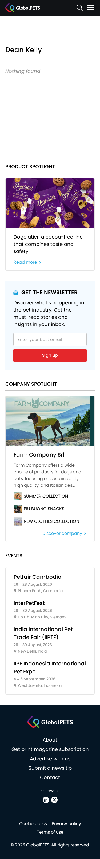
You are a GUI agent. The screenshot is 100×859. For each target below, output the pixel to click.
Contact (50, 777)
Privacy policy (66, 823)
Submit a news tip (50, 768)
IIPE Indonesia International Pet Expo (50, 667)
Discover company (62, 533)
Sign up (50, 355)
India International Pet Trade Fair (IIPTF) (43, 633)
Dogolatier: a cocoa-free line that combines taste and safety (48, 244)
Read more (25, 262)
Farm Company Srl (39, 454)
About (50, 740)
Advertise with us (50, 758)
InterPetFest (29, 603)
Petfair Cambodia (38, 577)
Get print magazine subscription (50, 749)
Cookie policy (33, 823)
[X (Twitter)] (54, 800)
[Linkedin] (46, 800)
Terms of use (50, 832)
